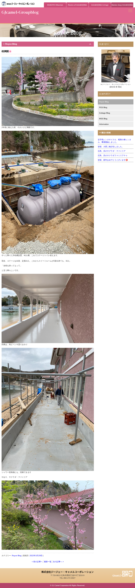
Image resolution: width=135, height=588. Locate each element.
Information (104, 124)
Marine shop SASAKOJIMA (122, 5)
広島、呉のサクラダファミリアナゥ (112, 155)
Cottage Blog (104, 113)
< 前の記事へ (37, 562)
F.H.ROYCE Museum (55, 5)
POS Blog (103, 107)
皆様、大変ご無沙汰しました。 (111, 147)
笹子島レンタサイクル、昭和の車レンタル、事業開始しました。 (114, 141)
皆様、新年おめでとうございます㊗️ (113, 160)
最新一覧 (47, 562)
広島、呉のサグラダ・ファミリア (112, 151)
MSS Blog (103, 119)
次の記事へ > (58, 562)
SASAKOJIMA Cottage (100, 5)
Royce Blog (11, 44)
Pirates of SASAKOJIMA (77, 5)
